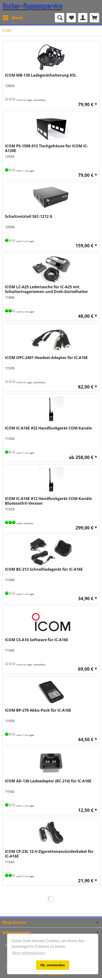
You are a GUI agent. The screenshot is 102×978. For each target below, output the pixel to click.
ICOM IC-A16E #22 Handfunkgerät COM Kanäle (48, 428)
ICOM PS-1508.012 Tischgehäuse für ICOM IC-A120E (46, 148)
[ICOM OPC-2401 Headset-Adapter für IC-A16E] (51, 340)
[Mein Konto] (83, 17)
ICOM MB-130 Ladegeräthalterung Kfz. (41, 75)
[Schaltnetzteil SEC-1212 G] (51, 199)
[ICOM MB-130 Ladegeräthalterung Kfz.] (51, 57)
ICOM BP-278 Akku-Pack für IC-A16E (38, 710)
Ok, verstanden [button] (52, 965)
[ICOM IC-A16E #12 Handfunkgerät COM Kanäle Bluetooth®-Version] (51, 481)
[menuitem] (12, 17)
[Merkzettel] (71, 17)
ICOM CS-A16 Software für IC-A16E (36, 639)
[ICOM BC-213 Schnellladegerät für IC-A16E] (51, 551)
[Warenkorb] (94, 17)
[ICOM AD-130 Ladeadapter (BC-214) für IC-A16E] (51, 763)
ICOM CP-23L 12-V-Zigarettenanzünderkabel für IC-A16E (49, 853)
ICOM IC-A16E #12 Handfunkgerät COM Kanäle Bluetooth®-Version (48, 501)
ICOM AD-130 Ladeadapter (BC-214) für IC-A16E (48, 781)
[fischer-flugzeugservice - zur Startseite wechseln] (32, 6)
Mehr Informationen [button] (28, 953)
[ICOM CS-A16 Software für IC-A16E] (51, 622)
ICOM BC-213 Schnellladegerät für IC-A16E (44, 569)
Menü (17, 17)
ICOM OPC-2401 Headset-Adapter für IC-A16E (46, 357)
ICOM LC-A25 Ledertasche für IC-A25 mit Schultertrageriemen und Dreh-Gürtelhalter (46, 289)
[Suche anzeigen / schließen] (59, 17)
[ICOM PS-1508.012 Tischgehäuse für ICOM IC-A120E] (51, 128)
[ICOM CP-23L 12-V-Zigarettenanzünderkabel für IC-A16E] (51, 834)
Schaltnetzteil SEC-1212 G (28, 216)
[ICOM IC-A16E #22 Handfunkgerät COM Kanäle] (51, 410)
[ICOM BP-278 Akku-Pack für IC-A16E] (51, 692)
